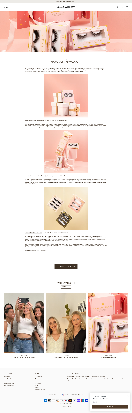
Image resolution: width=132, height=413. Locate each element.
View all (66, 287)
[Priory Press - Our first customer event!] (66, 323)
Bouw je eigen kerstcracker (32, 176)
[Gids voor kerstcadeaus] (108, 323)
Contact (37, 385)
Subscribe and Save (40, 389)
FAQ (36, 379)
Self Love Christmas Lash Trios (33, 232)
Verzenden (38, 383)
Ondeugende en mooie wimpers (34, 120)
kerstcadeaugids (59, 70)
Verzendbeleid (7, 379)
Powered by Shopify (66, 406)
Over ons (37, 381)
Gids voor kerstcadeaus (108, 357)
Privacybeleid (7, 381)
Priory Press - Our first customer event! (66, 357)
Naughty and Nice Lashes (56, 124)
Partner (37, 387)
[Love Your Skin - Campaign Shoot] (24, 323)
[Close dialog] (127, 396)
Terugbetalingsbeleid (9, 383)
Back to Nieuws (67, 266)
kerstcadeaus (70, 68)
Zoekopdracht (7, 376)
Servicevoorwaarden (9, 385)
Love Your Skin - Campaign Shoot (24, 357)
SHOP (6, 7)
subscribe (110, 406)
